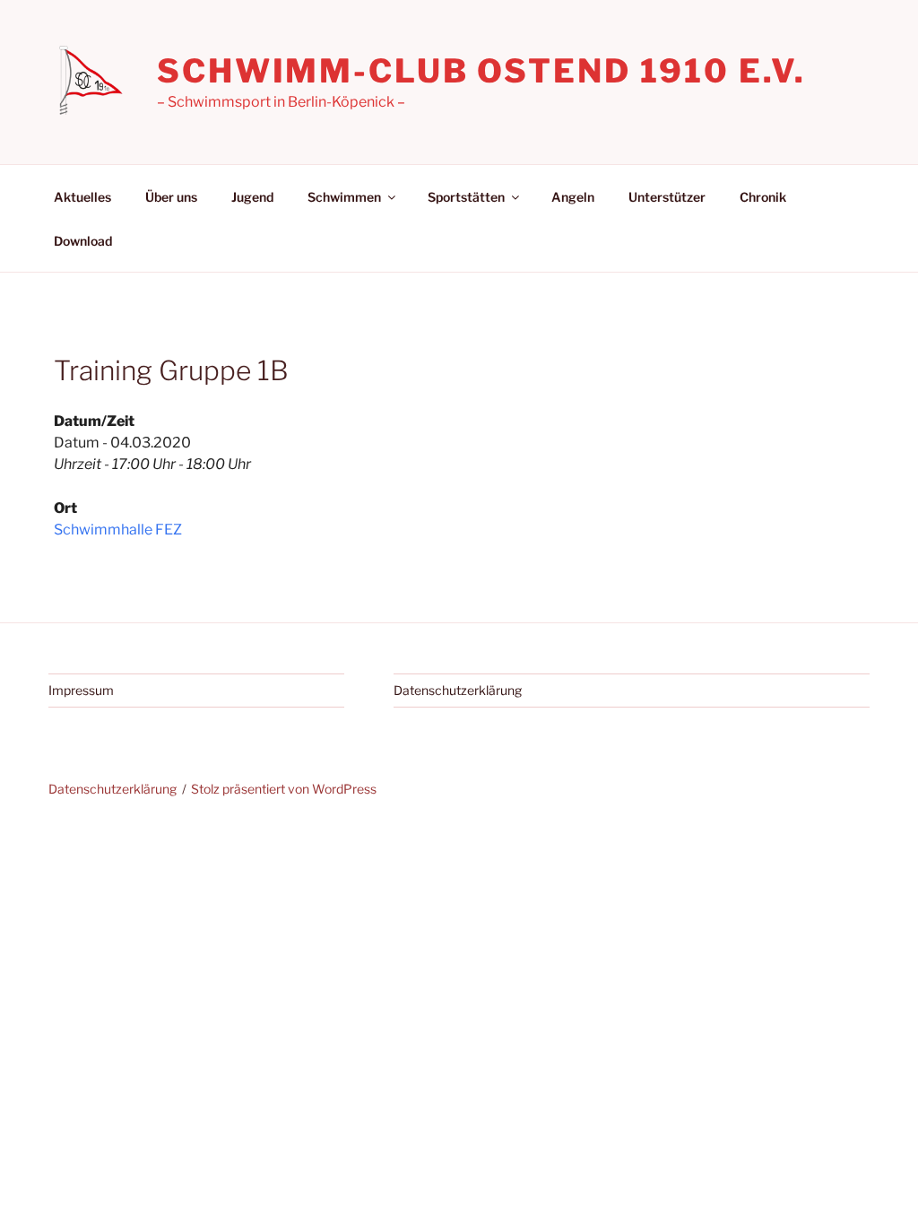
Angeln (572, 196)
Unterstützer (667, 196)
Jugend (252, 196)
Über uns (171, 196)
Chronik (763, 196)
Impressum (81, 690)
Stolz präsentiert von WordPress (284, 788)
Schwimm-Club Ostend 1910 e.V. (481, 71)
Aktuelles (82, 196)
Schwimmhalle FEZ (118, 529)
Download (83, 240)
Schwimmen (344, 196)
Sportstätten (466, 196)
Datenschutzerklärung (458, 690)
